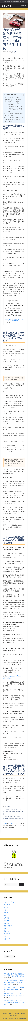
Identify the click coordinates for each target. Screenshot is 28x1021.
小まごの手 (7, 5)
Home (5, 823)
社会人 (6, 936)
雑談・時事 (7, 939)
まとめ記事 (7, 905)
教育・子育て (8, 926)
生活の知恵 (7, 934)
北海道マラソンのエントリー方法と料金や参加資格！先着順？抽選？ (13, 811)
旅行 (5, 928)
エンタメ (6, 910)
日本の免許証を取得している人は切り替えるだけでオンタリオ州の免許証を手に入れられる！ (15, 109)
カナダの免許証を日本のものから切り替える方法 (14, 114)
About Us (10, 1013)
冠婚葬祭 (6, 918)
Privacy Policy (14, 1015)
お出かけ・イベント (10, 902)
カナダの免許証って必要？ (12, 97)
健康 (5, 915)
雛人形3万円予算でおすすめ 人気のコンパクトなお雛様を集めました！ (13, 818)
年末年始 (6, 923)
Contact (23, 1013)
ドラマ (6, 912)
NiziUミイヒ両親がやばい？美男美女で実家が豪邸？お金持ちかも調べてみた (14, 982)
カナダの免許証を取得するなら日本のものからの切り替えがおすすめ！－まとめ (14, 119)
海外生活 (7, 807)
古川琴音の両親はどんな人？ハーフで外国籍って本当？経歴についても (14, 1002)
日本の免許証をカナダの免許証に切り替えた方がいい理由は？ (14, 100)
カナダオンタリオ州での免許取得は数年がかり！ (15, 103)
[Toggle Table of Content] (21, 95)
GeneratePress (22, 1018)
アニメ (6, 907)
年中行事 (6, 920)
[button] (18, 5)
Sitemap (17, 1013)
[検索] (22, 884)
